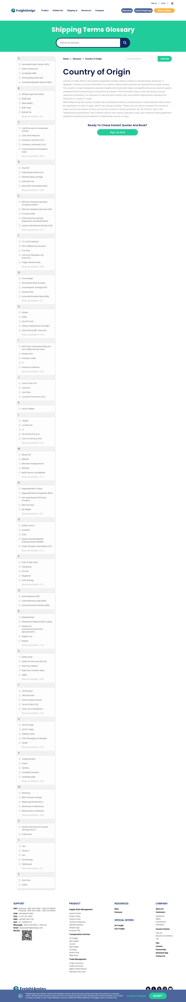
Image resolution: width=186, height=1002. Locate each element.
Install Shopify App (143, 11)
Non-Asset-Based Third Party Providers (34, 499)
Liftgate (25, 421)
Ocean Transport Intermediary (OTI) (37, 546)
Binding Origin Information (33, 94)
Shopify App (74, 928)
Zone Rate (26, 880)
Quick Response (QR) (31, 596)
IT (22, 363)
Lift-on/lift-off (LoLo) (30, 434)
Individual (160, 925)
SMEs (158, 919)
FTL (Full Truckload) (30, 242)
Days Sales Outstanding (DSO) (34, 186)
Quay (24, 534)
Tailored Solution (76, 925)
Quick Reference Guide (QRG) (34, 601)
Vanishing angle (28, 777)
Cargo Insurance (76, 963)
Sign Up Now (117, 132)
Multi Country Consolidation (33, 472)
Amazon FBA (74, 930)
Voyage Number (28, 759)
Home (66, 59)
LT (23, 430)
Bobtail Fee (26, 112)
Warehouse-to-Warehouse (33, 806)
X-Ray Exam (27, 834)
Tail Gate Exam (28, 695)
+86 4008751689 (26, 913)
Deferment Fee (28, 181)
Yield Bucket (27, 864)
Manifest (25, 468)
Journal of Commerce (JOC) (33, 397)
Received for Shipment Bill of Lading (37, 622)
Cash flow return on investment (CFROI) (35, 129)
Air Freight (73, 938)
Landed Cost (27, 425)
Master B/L (26, 455)
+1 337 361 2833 (25, 916)
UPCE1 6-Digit (27, 729)
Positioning (26, 567)
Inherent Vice (27, 354)
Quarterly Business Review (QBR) (36, 605)
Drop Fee (25, 168)
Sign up (154, 3)
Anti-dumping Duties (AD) (32, 78)
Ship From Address (30, 666)
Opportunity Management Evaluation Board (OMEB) (33, 540)
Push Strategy (28, 580)
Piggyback (26, 576)
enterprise (160, 916)
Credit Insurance (76, 966)
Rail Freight (74, 947)
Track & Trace (74, 919)
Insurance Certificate (30, 367)
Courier (72, 944)
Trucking (72, 950)
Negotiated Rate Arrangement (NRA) (37, 493)
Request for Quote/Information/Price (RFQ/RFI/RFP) (32, 629)
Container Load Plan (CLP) (33, 140)
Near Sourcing (28, 505)
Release (25, 641)
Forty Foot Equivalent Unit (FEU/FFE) (33, 256)
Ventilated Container (30, 772)
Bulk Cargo (26, 108)
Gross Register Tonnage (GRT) (34, 287)
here (96, 998)
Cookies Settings (136, 995)
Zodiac (25, 885)
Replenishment (28, 617)
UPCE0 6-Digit (27, 725)
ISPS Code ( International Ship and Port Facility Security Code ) (36, 347)
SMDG (24, 675)
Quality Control (28, 525)
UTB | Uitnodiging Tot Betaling (34, 738)
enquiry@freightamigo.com (31, 928)
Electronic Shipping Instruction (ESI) (37, 209)
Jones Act (26, 388)
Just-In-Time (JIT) (29, 383)
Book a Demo (164, 10)
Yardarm (25, 851)
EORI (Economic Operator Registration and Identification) (35, 219)
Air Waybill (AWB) (29, 73)
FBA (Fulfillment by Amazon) (34, 246)
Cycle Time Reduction (31, 135)
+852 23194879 (49, 908)
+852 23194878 (48, 911)
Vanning (25, 768)
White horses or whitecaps (33, 811)
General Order (27, 292)
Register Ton (27, 636)
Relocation (127, 11)
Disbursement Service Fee (32, 172)
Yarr (23, 855)
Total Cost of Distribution (32, 709)
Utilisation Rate (28, 734)
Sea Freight (74, 941)
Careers (159, 946)
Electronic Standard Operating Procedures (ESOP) (34, 203)
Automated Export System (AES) (35, 64)
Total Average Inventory (32, 700)
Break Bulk (26, 99)
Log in (163, 3)
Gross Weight (27, 278)
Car (157, 939)
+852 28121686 (34, 911)
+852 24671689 (34, 908)
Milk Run (25, 459)
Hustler (25, 312)
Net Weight (26, 509)
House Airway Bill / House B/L (34, 330)
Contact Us (160, 956)
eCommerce (161, 922)
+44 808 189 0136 (26, 919)
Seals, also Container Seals (33, 670)
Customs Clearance (77, 922)
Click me (42, 925)
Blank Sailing (27, 103)
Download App (162, 953)
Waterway (26, 793)
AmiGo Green (74, 916)
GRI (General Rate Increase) (33, 283)
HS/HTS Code (27, 321)
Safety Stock (27, 657)
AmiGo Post (74, 952)
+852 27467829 (30, 925)
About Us (160, 909)
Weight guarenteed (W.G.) (32, 802)
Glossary (77, 59)
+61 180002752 (25, 922)
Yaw (23, 846)
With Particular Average (32, 797)
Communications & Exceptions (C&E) (35, 150)
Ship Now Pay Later (77, 972)
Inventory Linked (29, 358)
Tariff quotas (27, 691)
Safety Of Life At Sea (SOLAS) (34, 661)
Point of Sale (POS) (30, 562)
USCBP (25, 743)
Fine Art (159, 933)
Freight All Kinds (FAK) (31, 262)
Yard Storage (27, 860)
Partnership (161, 949)
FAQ (157, 943)
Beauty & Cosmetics (164, 936)
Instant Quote (75, 913)
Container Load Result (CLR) (34, 144)
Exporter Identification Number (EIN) (37, 225)
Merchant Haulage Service (33, 464)
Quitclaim (26, 530)
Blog (116, 909)
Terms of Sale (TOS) (30, 704)
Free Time (26, 250)
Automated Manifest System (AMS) (37, 82)
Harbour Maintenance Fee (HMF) (36, 326)
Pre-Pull (25, 571)
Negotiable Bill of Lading (32, 489)
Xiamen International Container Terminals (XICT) (35, 828)
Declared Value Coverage (32, 177)
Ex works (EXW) (28, 214)
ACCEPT (158, 995)
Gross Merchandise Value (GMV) (35, 296)
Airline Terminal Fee (30, 69)
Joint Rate (26, 392)
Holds (24, 317)
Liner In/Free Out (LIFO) (32, 439)
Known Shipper (28, 409)
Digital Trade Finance (78, 969)
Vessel (24, 763)
